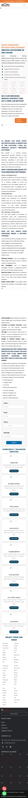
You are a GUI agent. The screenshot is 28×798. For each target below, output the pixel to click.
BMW (4, 655)
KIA (15, 697)
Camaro (4, 699)
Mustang (16, 662)
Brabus (4, 695)
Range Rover (17, 655)
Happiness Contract (6, 731)
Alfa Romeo (5, 645)
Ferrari (15, 650)
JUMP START (14, 462)
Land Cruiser (17, 699)
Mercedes (16, 665)
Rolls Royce (5, 643)
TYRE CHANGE (14, 506)
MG (3, 662)
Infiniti (15, 677)
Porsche (15, 675)
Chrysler (16, 645)
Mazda (15, 702)
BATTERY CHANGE (14, 483)
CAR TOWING (14, 621)
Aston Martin (5, 648)
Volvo (4, 697)
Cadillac (4, 692)
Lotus (4, 672)
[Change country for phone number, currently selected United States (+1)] (5, 425)
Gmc (4, 688)
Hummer (5, 690)
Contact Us (4, 728)
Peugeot (16, 672)
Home (3, 722)
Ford (15, 652)
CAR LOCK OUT (14, 528)
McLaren (5, 659)
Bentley (4, 652)
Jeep (15, 657)
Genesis (15, 690)
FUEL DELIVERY (14, 574)
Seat (4, 684)
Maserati (4, 675)
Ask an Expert (14, 714)
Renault (4, 682)
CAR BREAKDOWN (14, 551)
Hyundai (16, 695)
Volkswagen (5, 679)
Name (6, 403)
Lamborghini (5, 665)
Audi (4, 650)
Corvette (4, 702)
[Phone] (4, 789)
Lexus (4, 677)
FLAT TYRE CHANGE (14, 597)
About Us (3, 725)
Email (6, 412)
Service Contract (19, 120)
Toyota (4, 704)
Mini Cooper (17, 668)
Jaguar (15, 679)
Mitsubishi (16, 659)
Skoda (15, 682)
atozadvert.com (21, 796)
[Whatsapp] (4, 793)
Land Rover (5, 668)
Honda (15, 692)
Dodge (15, 648)
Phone (6, 422)
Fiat (15, 688)
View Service (14, 471)
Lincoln (4, 670)
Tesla (15, 684)
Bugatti (4, 657)
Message (6, 432)
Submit (14, 443)
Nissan (15, 670)
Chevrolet (16, 643)
